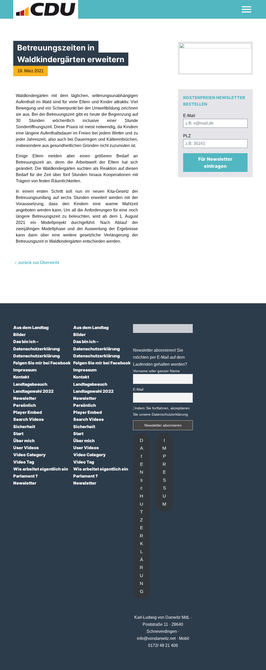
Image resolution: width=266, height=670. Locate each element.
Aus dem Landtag (31, 327)
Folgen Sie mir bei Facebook (42, 362)
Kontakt (21, 376)
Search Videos (28, 419)
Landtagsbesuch (30, 384)
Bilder (19, 334)
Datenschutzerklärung (36, 348)
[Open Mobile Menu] (246, 9)
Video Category (29, 454)
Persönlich (24, 405)
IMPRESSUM (164, 472)
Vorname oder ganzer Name (156, 371)
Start (18, 433)
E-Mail (138, 389)
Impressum (25, 369)
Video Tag (23, 462)
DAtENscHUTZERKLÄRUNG (141, 516)
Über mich (24, 440)
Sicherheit (24, 426)
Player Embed (27, 412)
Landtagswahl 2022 (33, 391)
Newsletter (24, 398)
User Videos (26, 447)
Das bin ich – (25, 341)
